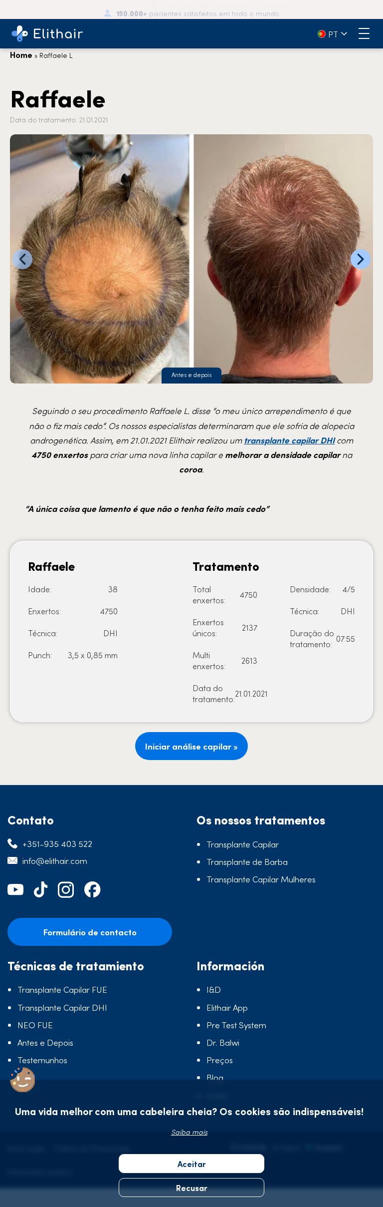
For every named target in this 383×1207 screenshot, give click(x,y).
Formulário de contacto (90, 932)
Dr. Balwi (222, 1042)
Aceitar (192, 1163)
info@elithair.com (54, 860)
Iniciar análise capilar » (191, 746)
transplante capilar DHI (289, 440)
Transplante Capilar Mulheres (261, 879)
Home (21, 54)
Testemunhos (42, 1060)
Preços (219, 1060)
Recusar (191, 1187)
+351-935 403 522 (57, 843)
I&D (213, 989)
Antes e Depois (45, 1042)
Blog (214, 1077)
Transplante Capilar (242, 844)
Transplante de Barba (247, 861)
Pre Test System (236, 1025)
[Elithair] (47, 33)
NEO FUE (35, 1025)
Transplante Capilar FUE (62, 989)
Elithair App (227, 1007)
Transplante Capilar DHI (62, 1007)
